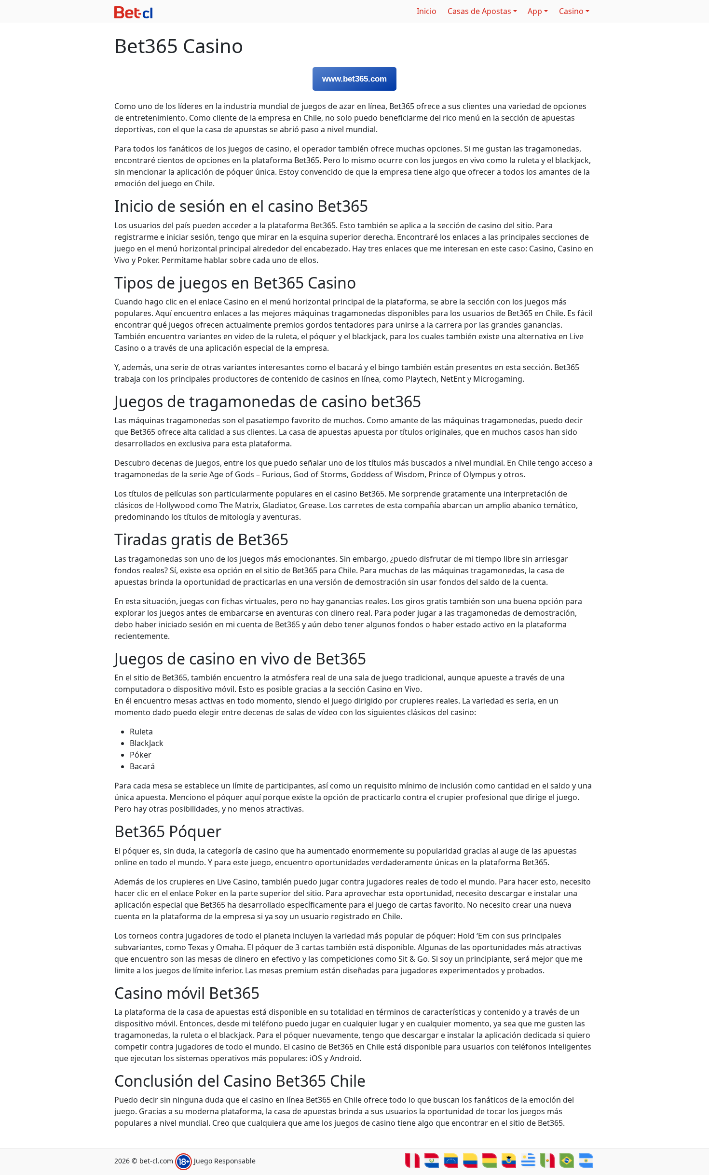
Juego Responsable (225, 1161)
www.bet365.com (354, 78)
